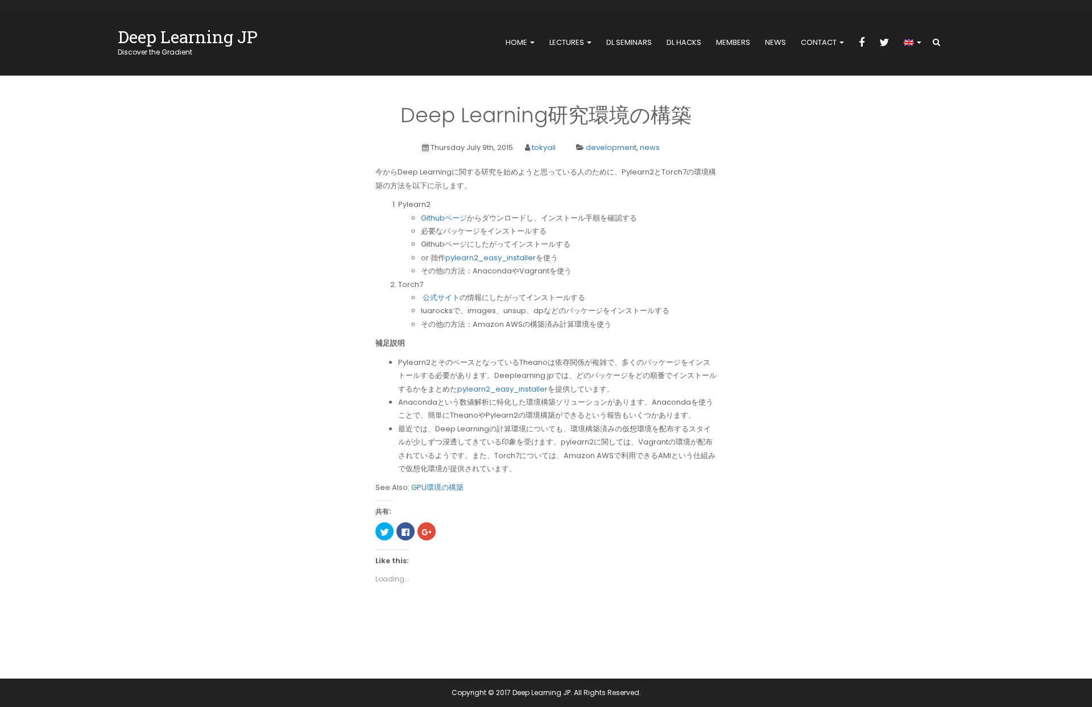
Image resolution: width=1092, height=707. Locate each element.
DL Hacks (684, 42)
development (611, 147)
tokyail (544, 147)
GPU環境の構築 (437, 487)
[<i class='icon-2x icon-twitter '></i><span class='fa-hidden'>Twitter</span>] (884, 43)
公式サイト (441, 297)
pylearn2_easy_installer (490, 257)
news (775, 42)
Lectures (567, 42)
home (517, 42)
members (733, 42)
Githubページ (444, 218)
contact (819, 42)
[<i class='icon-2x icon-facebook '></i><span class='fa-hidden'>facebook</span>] (861, 43)
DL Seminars (629, 42)
